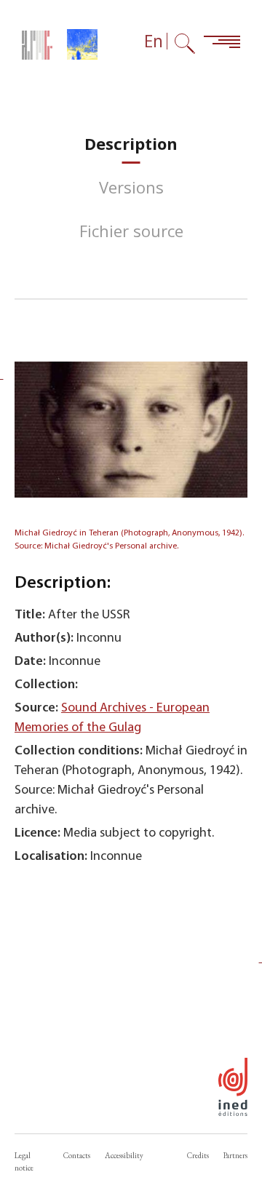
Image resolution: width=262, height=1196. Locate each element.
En (153, 41)
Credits (198, 1155)
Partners (235, 1155)
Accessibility (124, 1155)
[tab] (131, 143)
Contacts (76, 1155)
